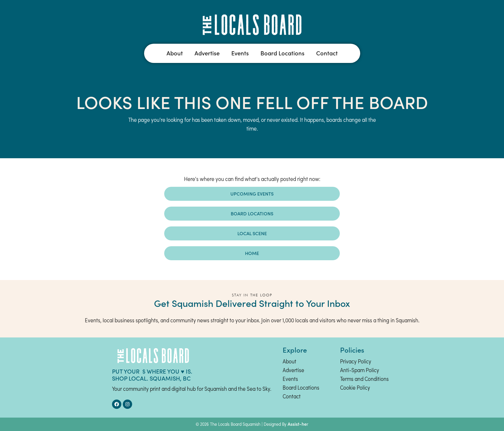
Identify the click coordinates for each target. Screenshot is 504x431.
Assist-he (297, 424)
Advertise (207, 53)
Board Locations (282, 53)
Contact (327, 53)
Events (240, 53)
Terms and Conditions (364, 379)
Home (252, 253)
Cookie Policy (355, 388)
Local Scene (252, 233)
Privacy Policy (355, 362)
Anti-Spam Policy (359, 371)
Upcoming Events (252, 194)
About (175, 53)
